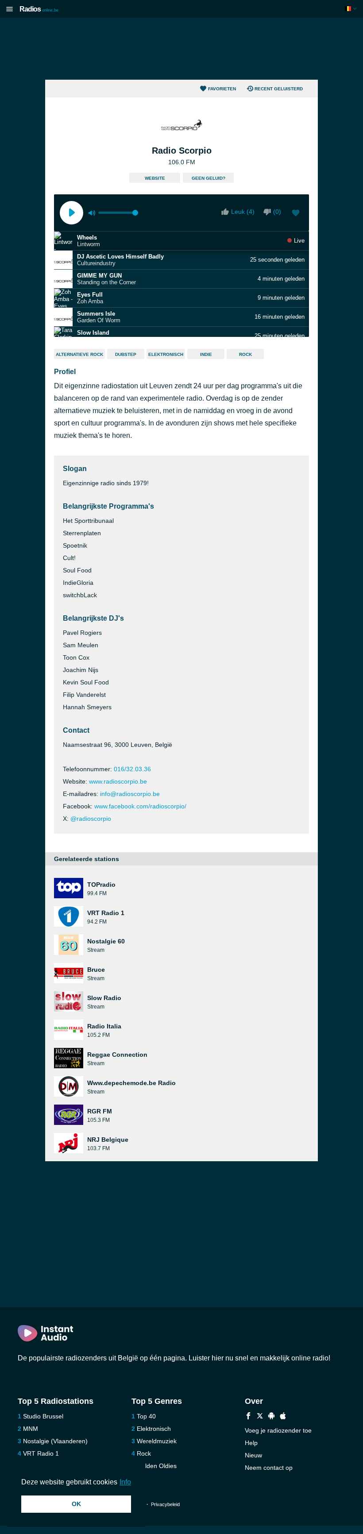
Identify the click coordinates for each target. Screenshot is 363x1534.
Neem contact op (269, 1467)
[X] (259, 1417)
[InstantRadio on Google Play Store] (271, 1417)
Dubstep (125, 354)
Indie (206, 354)
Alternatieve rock (79, 354)
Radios (38, 9)
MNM (30, 1428)
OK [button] (76, 1503)
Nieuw (253, 1455)
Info (125, 1482)
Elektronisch (165, 354)
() (277, 211)
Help (251, 1442)
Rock (245, 354)
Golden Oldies (157, 1465)
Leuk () (243, 211)
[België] (352, 8)
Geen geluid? (208, 178)
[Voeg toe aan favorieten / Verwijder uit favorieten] (295, 213)
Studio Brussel (43, 1416)
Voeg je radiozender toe (278, 1430)
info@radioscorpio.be (130, 793)
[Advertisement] (181, 49)
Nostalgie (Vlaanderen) (55, 1441)
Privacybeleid (165, 1504)
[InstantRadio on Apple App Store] (282, 1417)
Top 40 (146, 1416)
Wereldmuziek (157, 1441)
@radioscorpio (90, 818)
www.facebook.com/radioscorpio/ (140, 806)
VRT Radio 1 (41, 1453)
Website (155, 178)
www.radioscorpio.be (118, 781)
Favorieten (222, 88)
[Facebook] (248, 1417)
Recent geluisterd (279, 88)
